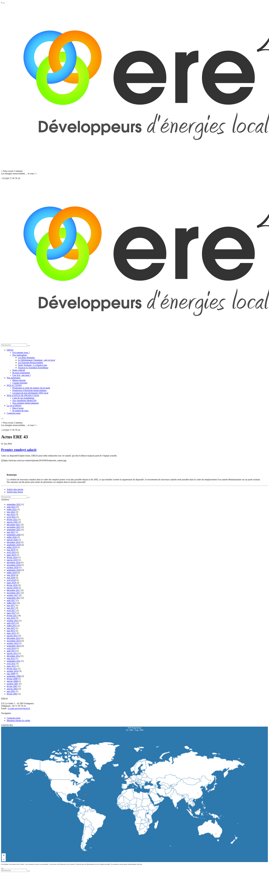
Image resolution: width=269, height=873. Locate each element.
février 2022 (12, 519)
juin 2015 (11, 628)
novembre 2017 (14, 593)
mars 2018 (11, 582)
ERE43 (10, 350)
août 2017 (11, 600)
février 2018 (12, 585)
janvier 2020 (12, 540)
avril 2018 (11, 580)
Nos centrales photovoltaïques (25, 403)
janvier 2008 (12, 681)
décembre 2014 (13, 638)
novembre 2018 (14, 565)
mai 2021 (11, 532)
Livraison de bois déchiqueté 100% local (30, 393)
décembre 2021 (13, 524)
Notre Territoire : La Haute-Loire (32, 365)
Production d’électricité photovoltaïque (29, 390)
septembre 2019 (14, 545)
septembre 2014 (14, 646)
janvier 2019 (12, 560)
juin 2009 (11, 673)
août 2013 (11, 651)
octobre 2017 (12, 595)
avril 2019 (11, 552)
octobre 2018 (12, 567)
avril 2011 (11, 663)
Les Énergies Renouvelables (30, 362)
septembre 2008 (14, 676)
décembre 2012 (13, 656)
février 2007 (12, 686)
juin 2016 (11, 618)
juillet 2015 (12, 625)
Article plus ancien (15, 489)
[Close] (2, 868)
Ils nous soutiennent (21, 373)
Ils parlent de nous (20, 410)
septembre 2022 (14, 504)
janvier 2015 (12, 636)
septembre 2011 (14, 661)
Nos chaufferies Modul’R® (24, 400)
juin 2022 (11, 512)
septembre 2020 (14, 534)
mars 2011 (11, 666)
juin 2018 (11, 575)
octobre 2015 (12, 620)
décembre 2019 (13, 542)
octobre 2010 (12, 671)
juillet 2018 (12, 572)
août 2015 (11, 623)
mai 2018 (11, 577)
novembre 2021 (14, 527)
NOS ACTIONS (14, 385)
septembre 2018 (14, 570)
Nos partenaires (13, 378)
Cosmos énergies (19, 383)
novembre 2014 (14, 641)
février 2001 (12, 694)
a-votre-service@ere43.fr (19, 708)
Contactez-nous (13, 413)
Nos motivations (19, 355)
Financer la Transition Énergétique (33, 367)
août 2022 (11, 507)
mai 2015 (11, 630)
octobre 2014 (12, 643)
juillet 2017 (12, 603)
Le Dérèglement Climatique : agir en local (36, 360)
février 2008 (12, 678)
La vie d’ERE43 (14, 405)
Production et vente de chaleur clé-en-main (31, 388)
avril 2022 (11, 517)
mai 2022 (11, 514)
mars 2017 (11, 613)
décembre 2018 (13, 562)
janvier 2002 (12, 689)
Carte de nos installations (23, 398)
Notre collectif (18, 370)
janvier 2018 (12, 588)
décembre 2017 (13, 590)
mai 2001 (11, 691)
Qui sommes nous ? (21, 352)
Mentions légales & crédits (18, 720)
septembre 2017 (14, 598)
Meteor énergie (19, 380)
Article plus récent (15, 492)
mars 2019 (11, 555)
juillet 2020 (12, 537)
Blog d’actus (18, 408)
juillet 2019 (12, 547)
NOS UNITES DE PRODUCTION (23, 395)
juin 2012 (11, 658)
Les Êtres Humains (26, 357)
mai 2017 (11, 608)
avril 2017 (11, 610)
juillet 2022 (12, 509)
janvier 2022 (12, 522)
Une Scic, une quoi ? (21, 375)
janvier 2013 (12, 653)
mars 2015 (11, 633)
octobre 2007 (12, 684)
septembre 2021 (14, 529)
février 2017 (12, 615)
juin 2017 (11, 605)
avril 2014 (11, 648)
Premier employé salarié (19, 450)
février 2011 (12, 668)
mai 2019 (11, 550)
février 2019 (12, 557)
